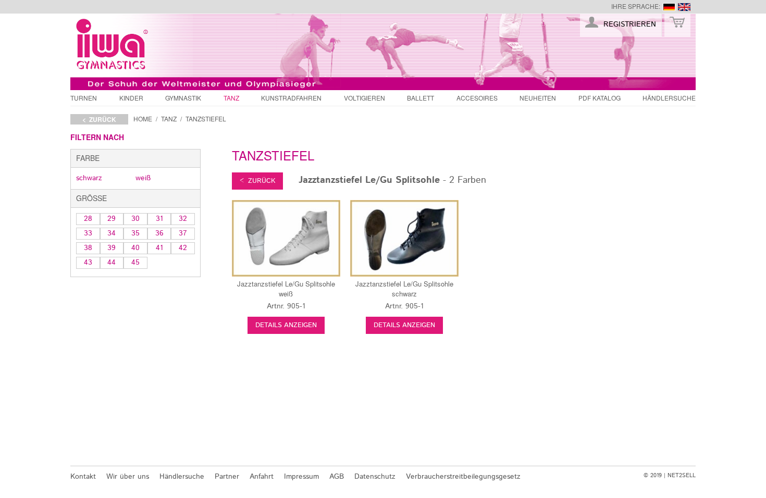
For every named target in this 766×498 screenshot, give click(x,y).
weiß (143, 178)
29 (111, 219)
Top (714, 452)
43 (88, 262)
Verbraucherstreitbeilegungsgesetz (463, 476)
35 (135, 233)
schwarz (89, 178)
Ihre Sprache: (635, 6)
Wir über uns (127, 476)
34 (111, 233)
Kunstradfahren (291, 97)
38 (88, 248)
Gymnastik (183, 97)
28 (88, 219)
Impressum (301, 476)
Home (142, 118)
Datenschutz (375, 476)
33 (88, 233)
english (684, 7)
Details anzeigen (286, 325)
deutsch (669, 7)
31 (159, 219)
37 (183, 233)
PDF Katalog (599, 97)
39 (111, 248)
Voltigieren (364, 97)
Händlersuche (669, 97)
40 (135, 248)
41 (159, 248)
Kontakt (83, 476)
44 (111, 262)
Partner (227, 476)
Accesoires (477, 97)
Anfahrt (262, 476)
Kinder (131, 97)
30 (135, 219)
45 (135, 262)
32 (183, 219)
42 (183, 248)
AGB (336, 476)
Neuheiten (538, 97)
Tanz (231, 97)
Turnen (83, 97)
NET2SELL (682, 475)
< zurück (99, 119)
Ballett (420, 97)
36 (159, 233)
